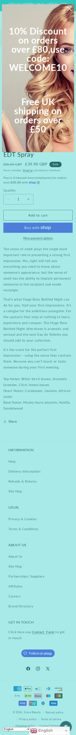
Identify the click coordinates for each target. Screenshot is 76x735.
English (45, 730)
